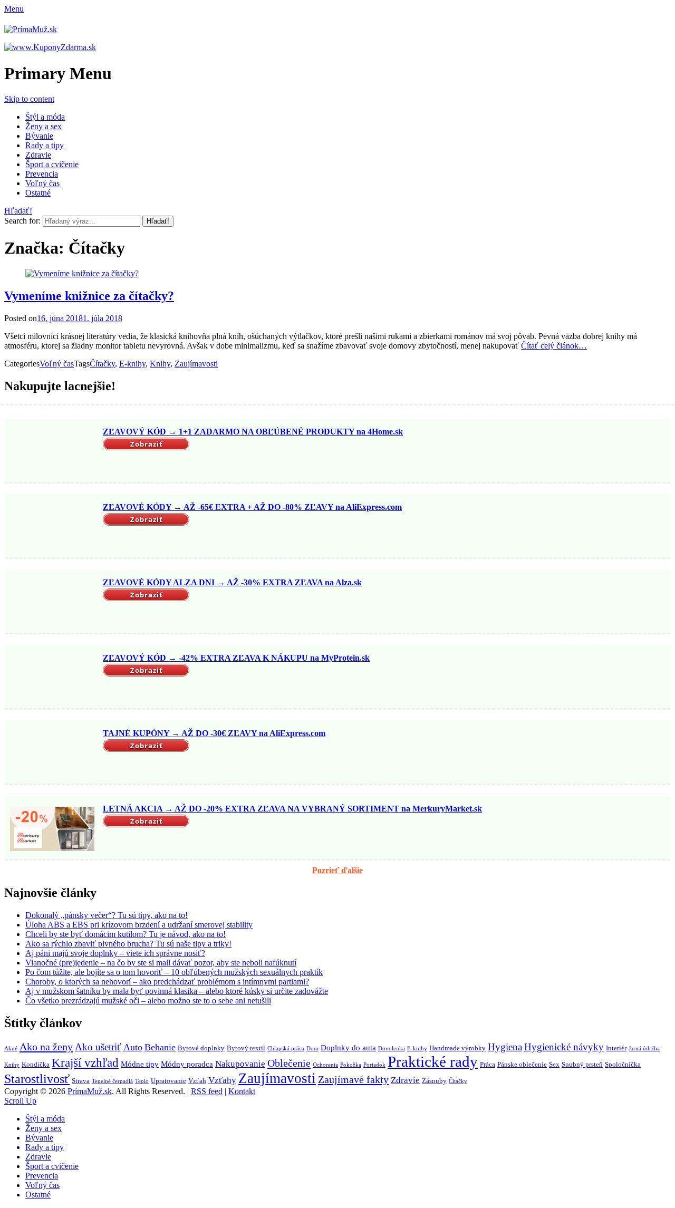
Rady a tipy (44, 145)
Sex (554, 1064)
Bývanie (39, 135)
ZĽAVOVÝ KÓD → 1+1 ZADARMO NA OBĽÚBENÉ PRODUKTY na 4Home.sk (253, 431)
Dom (312, 1048)
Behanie (160, 1047)
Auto (132, 1047)
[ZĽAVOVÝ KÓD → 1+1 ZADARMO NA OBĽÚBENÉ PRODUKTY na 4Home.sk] (52, 452)
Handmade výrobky (457, 1048)
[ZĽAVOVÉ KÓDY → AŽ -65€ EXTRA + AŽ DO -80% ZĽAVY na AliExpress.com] (52, 527)
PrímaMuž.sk (90, 1091)
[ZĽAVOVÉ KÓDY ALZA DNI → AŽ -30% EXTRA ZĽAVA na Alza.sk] (52, 603)
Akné (10, 1048)
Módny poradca (187, 1063)
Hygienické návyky (564, 1046)
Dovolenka (391, 1048)
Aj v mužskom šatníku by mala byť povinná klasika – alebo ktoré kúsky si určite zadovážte (176, 991)
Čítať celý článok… (554, 345)
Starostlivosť (37, 1078)
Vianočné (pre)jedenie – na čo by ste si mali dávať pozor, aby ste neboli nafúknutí (160, 962)
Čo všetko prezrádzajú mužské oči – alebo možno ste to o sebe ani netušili (148, 1000)
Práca (487, 1064)
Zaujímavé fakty (353, 1079)
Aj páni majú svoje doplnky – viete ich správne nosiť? (115, 953)
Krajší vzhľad (85, 1062)
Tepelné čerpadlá (112, 1081)
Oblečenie (289, 1063)
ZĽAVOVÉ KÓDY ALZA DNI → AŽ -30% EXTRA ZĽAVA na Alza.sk (232, 582)
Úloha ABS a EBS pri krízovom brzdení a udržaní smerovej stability (139, 924)
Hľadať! (18, 210)
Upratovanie (168, 1081)
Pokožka (350, 1065)
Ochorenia (325, 1065)
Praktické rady (433, 1061)
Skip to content (29, 98)
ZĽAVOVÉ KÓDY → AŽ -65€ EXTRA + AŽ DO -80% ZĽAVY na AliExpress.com (252, 506)
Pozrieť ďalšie (337, 870)
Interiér (616, 1048)
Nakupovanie (240, 1064)
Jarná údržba (644, 1048)
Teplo (142, 1081)
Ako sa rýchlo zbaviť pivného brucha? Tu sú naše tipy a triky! (128, 943)
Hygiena (505, 1046)
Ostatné (38, 192)
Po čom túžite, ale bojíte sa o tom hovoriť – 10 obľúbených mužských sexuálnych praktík (174, 972)
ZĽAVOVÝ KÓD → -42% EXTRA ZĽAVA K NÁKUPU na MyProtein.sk (236, 657)
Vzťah (197, 1081)
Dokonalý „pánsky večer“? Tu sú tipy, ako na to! (106, 915)
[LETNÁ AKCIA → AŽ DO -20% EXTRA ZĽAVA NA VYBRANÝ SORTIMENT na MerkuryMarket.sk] (52, 829)
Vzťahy (222, 1080)
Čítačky (102, 363)
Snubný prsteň (582, 1064)
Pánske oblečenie (522, 1064)
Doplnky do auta (348, 1047)
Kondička (36, 1064)
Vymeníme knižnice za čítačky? (89, 296)
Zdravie (38, 154)
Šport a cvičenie (52, 164)
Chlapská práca (285, 1048)
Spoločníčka (623, 1064)
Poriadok (374, 1065)
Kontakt (241, 1091)
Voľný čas (42, 183)
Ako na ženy (46, 1046)
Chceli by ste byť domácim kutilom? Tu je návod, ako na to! (125, 934)
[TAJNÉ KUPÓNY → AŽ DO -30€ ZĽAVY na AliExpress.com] (52, 753)
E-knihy (132, 363)
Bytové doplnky (201, 1048)
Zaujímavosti (196, 363)
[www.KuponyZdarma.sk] (50, 47)
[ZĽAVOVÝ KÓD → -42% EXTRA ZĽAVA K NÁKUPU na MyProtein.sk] (52, 678)
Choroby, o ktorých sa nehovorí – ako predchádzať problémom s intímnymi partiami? (167, 981)
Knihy (160, 363)
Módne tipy (140, 1063)
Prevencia (41, 173)
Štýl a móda (45, 116)
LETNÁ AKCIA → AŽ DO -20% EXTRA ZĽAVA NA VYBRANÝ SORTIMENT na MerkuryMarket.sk (292, 808)
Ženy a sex (43, 126)
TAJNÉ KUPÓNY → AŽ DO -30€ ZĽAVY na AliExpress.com (214, 733)
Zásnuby (434, 1081)
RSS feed (207, 1091)
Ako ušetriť (98, 1046)
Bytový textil (246, 1048)
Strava (81, 1081)
